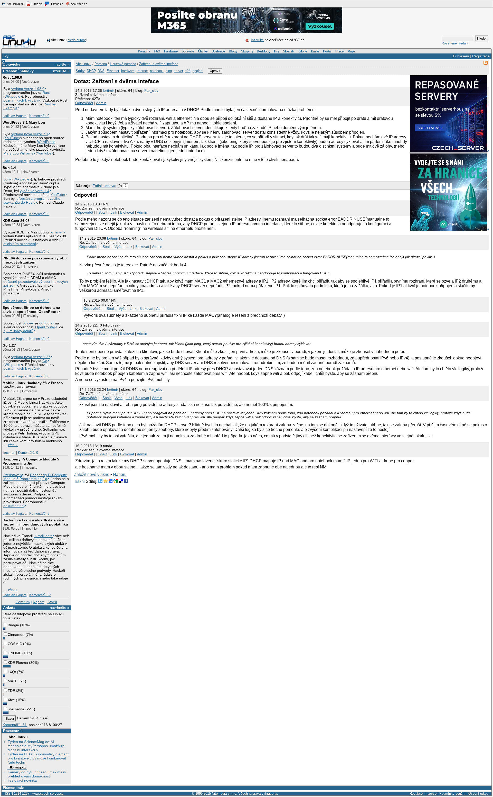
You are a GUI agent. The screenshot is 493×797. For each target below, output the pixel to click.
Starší (52, 602)
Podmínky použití (452, 793)
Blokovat (127, 212)
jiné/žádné (16, 709)
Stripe (27, 323)
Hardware (171, 51)
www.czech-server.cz (48, 793)
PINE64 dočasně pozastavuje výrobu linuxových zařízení (35, 260)
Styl (6, 56)
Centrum (23, 602)
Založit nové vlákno (91, 474)
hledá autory (77, 40)
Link (113, 212)
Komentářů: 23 (40, 595)
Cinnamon (16, 634)
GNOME (14, 653)
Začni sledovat (104, 186)
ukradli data (43, 536)
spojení (198, 71)
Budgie (13, 625)
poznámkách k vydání (21, 100)
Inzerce (431, 793)
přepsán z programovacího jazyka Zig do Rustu (31, 200)
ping (169, 71)
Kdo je (302, 51)
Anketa (9, 607)
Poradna (144, 51)
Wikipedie (12, 96)
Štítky (80, 71)
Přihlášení (461, 56)
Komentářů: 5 (39, 513)
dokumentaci (13, 506)
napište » (61, 64)
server (178, 71)
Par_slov (151, 90)
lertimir (108, 90)
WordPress (46, 142)
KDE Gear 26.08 (16, 221)
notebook (157, 71)
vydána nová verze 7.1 (29, 134)
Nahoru (120, 474)
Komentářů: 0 (39, 116)
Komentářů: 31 (15, 725)
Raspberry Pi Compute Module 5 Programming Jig (31, 461)
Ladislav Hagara (14, 116)
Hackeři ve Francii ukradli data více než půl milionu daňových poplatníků (35, 522)
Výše (118, 246)
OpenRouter (45, 327)
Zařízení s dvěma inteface (158, 64)
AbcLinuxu (18, 737)
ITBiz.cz (36, 3)
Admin (101, 103)
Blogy (233, 51)
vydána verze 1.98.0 (27, 89)
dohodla (45, 323)
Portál (327, 51)
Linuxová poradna (123, 64)
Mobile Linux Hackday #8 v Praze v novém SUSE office (33, 385)
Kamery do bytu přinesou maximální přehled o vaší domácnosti (37, 774)
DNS (101, 71)
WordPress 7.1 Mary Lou (24, 122)
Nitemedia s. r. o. (224, 793)
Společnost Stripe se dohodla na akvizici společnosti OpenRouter (31, 309)
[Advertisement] (134, 171)
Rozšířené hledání (455, 43)
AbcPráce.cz (78, 3)
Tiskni (79, 481)
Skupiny (247, 51)
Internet (142, 71)
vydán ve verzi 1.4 (34, 191)
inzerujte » (60, 71)
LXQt (12, 672)
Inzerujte (257, 40)
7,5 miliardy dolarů (18, 331)
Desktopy (263, 51)
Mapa (351, 51)
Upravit (215, 71)
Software (188, 51)
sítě (188, 71)
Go (44, 361)
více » (13, 445)
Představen (12, 475)
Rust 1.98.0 (12, 77)
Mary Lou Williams (18, 153)
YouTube (12, 138)
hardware (128, 71)
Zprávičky (11, 64)
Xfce (11, 700)
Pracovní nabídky (18, 71)
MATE (12, 681)
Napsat (38, 602)
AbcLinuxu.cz (15, 3)
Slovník (288, 51)
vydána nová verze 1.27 (30, 357)
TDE (11, 691)
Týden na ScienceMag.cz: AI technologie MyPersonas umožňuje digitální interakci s (36, 746)
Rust (46, 93)
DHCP (91, 71)
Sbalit (102, 212)
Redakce (416, 793)
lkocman (9, 453)
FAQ (157, 51)
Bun (6, 179)
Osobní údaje (478, 793)
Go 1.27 (9, 345)
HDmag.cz (56, 3)
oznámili (56, 232)
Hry (276, 51)
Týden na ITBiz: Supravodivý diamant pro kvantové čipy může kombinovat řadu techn (38, 758)
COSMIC (15, 644)
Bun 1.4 (9, 168)
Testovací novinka (22, 780)
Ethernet (113, 71)
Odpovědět (84, 103)
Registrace (481, 56)
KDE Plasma (18, 662)
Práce (339, 51)
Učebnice (218, 51)
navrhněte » (59, 607)
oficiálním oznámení (19, 244)
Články (203, 51)
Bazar (315, 51)
